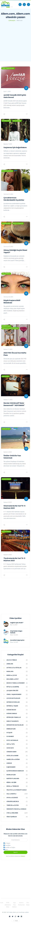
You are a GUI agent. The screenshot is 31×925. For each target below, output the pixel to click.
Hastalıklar (8, 845)
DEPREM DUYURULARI (13, 702)
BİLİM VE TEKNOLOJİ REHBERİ (15, 683)
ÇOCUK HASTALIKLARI (13, 698)
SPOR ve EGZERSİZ (12, 797)
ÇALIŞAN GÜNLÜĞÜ (12, 690)
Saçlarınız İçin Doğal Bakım (15, 147)
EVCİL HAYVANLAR (12, 740)
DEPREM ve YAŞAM (12, 706)
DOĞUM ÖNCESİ (11, 710)
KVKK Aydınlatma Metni (8, 905)
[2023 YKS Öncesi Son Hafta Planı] (15, 335)
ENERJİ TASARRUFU (13, 721)
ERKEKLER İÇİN (11, 729)
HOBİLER (9, 763)
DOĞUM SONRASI (12, 713)
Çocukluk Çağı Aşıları (17, 640)
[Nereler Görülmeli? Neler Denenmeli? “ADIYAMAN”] (15, 385)
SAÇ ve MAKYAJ (17, 120)
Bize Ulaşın (27, 904)
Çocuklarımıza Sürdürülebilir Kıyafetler (14, 199)
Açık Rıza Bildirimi (14, 905)
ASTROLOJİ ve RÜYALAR (14, 667)
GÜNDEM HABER (6, 120)
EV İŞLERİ (9, 732)
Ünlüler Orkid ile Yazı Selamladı (12, 456)
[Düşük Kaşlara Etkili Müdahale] (15, 282)
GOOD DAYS (10, 748)
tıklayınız (23, 856)
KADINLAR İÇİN (6, 428)
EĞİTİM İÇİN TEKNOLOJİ (14, 717)
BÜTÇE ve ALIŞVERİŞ (13, 687)
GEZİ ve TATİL (5, 376)
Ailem (6, 849)
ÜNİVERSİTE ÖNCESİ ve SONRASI (10, 328)
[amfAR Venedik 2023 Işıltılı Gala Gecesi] (15, 77)
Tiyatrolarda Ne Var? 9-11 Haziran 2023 (14, 559)
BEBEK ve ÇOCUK (12, 675)
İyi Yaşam (7, 843)
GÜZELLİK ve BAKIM (12, 755)
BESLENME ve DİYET (13, 679)
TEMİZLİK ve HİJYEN (13, 805)
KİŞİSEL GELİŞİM (11, 782)
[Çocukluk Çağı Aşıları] (6, 641)
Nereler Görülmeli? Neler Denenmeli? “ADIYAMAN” (14, 404)
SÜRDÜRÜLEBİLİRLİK (7, 171)
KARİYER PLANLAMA (13, 778)
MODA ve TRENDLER (18, 223)
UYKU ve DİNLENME (12, 813)
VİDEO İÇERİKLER (12, 816)
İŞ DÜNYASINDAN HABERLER (15, 771)
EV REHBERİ (10, 736)
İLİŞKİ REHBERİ (11, 767)
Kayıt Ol (15, 852)
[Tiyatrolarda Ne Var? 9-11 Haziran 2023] (15, 540)
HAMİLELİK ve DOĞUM (13, 759)
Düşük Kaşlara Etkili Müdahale (12, 301)
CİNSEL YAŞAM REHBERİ (8, 68)
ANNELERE (10, 664)
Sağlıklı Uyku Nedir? (16, 623)
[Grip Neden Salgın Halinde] (6, 632)
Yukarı (16, 920)
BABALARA (10, 671)
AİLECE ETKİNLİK (6, 479)
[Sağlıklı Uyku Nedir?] (6, 624)
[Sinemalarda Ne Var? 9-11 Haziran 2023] (15, 488)
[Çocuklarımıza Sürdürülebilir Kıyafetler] (15, 180)
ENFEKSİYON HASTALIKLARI (15, 725)
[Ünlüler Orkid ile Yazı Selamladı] (15, 438)
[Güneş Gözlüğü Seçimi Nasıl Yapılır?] (15, 232)
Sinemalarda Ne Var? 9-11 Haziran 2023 (14, 507)
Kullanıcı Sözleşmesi (21, 904)
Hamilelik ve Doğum (10, 847)
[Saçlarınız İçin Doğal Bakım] (15, 130)
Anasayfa (12, 20)
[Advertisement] (15, 42)
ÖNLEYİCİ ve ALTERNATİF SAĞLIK (16, 790)
